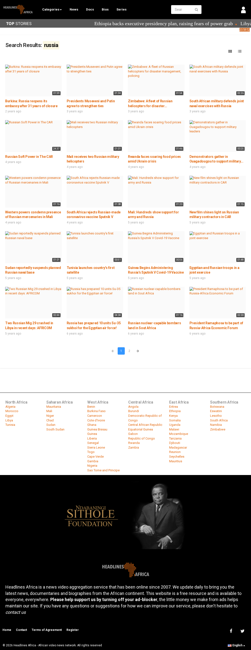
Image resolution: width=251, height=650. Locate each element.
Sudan (50, 425)
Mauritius (175, 461)
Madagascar (178, 447)
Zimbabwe (217, 429)
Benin (91, 406)
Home (6, 630)
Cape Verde (95, 456)
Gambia (92, 461)
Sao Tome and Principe (103, 470)
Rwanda (134, 443)
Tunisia (10, 425)
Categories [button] (50, 9)
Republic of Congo (141, 438)
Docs (90, 9)
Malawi (174, 429)
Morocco (11, 411)
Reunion (175, 452)
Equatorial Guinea (140, 429)
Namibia (216, 425)
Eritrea (173, 406)
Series (121, 9)
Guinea (92, 434)
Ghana (91, 425)
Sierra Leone (96, 447)
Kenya (173, 416)
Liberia (92, 438)
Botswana (217, 406)
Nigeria (92, 465)
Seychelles (176, 456)
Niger (50, 416)
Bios (105, 9)
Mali (49, 411)
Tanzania (175, 438)
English (237, 645)
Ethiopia (175, 411)
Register (72, 630)
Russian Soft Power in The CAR (29, 157)
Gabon (133, 434)
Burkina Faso (96, 411)
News (74, 9)
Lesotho (216, 416)
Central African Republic (145, 425)
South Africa (219, 420)
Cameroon (94, 416)
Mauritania (53, 406)
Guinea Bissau (97, 429)
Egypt (9, 416)
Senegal (93, 443)
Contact (21, 630)
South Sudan (55, 429)
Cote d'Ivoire (96, 420)
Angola (133, 406)
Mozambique (178, 434)
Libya (9, 420)
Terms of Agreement (47, 630)
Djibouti (174, 443)
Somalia (175, 420)
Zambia (133, 447)
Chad (50, 420)
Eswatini (216, 411)
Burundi (133, 411)
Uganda (174, 425)
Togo (91, 452)
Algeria (10, 406)
